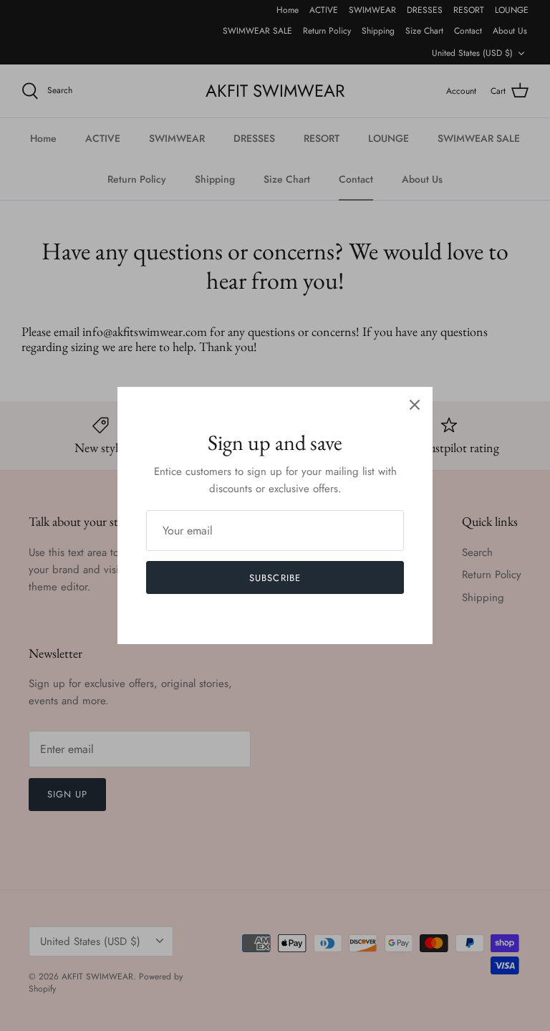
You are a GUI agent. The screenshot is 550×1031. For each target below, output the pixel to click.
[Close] (414, 405)
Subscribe (274, 578)
